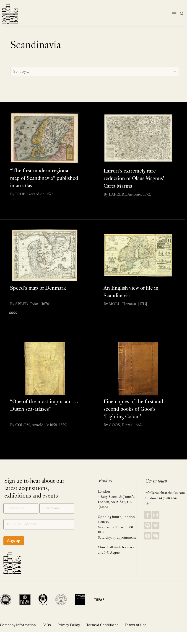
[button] (174, 13)
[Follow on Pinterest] (147, 525)
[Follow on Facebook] (147, 515)
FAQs (46, 625)
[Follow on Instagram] (155, 515)
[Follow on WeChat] (155, 535)
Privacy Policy (68, 625)
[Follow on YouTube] (147, 535)
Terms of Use (136, 625)
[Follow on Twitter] (155, 525)
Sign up (13, 541)
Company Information (18, 625)
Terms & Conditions (102, 625)
